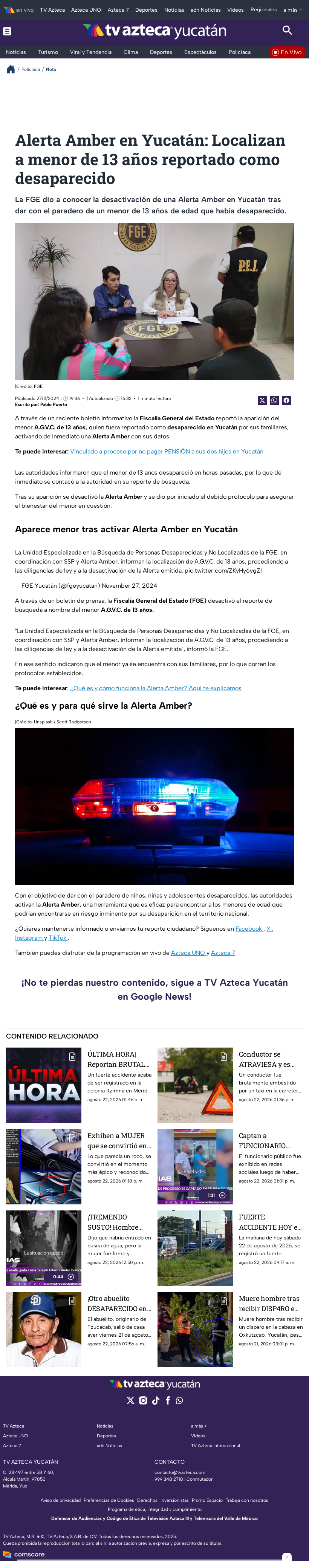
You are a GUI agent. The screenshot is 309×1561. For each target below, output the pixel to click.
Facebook (249, 928)
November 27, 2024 (129, 585)
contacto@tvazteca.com (179, 1472)
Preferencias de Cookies (109, 1500)
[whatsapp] (179, 1402)
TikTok (58, 937)
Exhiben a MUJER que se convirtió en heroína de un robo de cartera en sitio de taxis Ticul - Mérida (117, 1141)
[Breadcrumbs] (13, 69)
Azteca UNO (189, 952)
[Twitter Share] (262, 400)
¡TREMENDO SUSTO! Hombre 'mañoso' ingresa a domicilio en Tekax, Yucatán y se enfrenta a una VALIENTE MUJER (118, 1222)
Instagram (29, 937)
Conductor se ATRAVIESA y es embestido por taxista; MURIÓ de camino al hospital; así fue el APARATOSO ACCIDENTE (269, 1059)
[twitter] (130, 1402)
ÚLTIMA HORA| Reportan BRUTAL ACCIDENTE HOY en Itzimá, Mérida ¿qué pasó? (118, 1059)
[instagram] (143, 1402)
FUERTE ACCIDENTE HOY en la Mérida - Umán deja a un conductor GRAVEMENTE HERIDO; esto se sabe (270, 1222)
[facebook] (168, 1402)
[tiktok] (155, 1402)
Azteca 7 (223, 952)
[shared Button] (274, 400)
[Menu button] (21, 31)
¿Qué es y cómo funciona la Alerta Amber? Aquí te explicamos (156, 688)
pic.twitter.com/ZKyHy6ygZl (223, 570)
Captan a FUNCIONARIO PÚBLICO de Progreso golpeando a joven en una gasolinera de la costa (270, 1141)
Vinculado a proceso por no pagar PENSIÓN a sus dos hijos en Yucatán (166, 451)
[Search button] (287, 31)
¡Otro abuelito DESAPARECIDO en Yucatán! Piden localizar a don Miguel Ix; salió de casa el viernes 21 (117, 1304)
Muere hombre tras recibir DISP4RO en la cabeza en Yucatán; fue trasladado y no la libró (269, 1304)
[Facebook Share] (286, 400)
